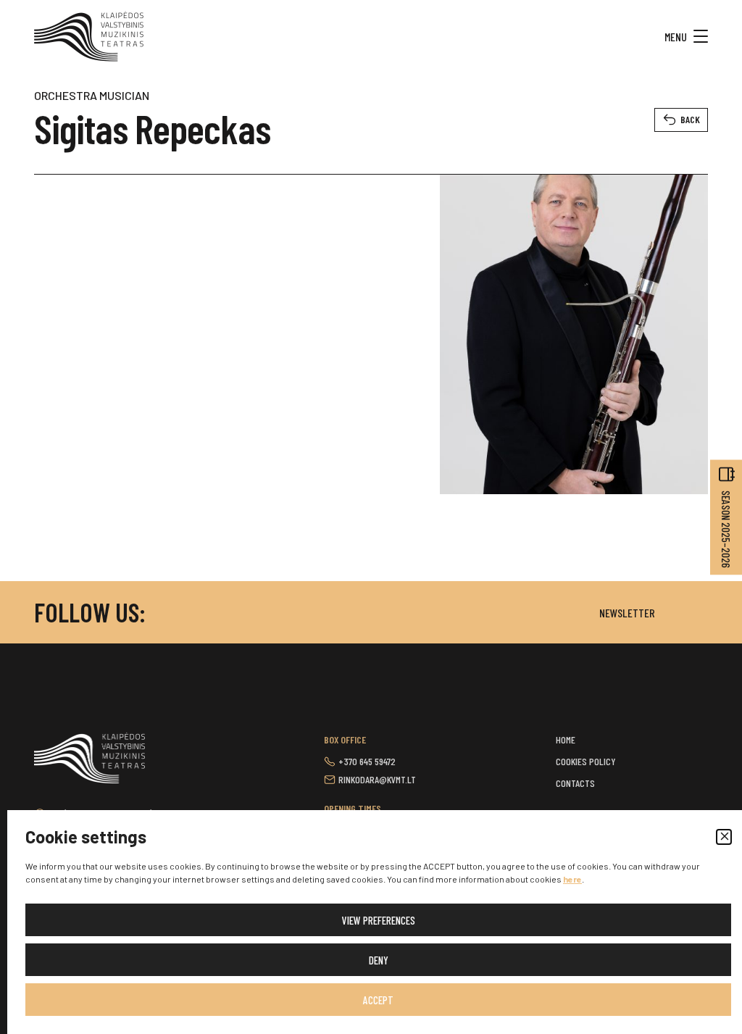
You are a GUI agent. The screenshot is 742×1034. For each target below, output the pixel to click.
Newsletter (627, 613)
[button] (724, 837)
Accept (378, 999)
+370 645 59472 (367, 761)
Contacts (575, 783)
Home (565, 739)
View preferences (378, 920)
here (572, 879)
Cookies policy (586, 761)
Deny (378, 960)
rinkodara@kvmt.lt (377, 779)
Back (690, 119)
